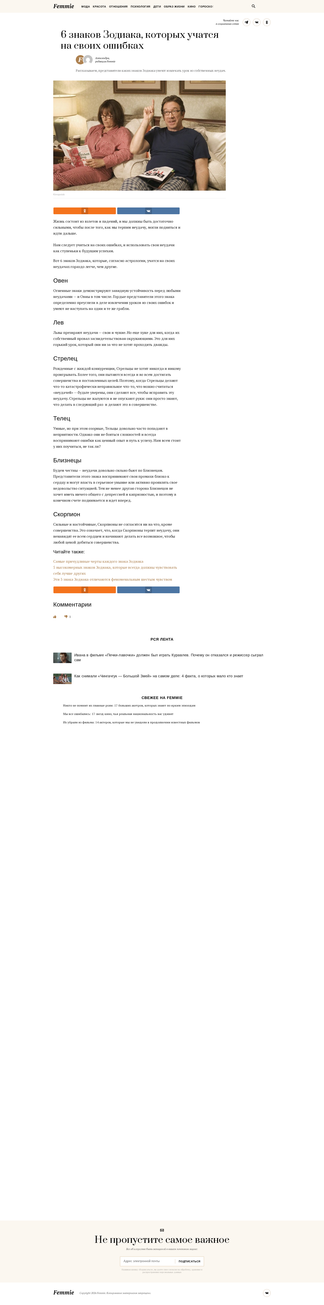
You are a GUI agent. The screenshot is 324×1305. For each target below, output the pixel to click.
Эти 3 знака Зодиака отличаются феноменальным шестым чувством (112, 579)
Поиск (253, 6)
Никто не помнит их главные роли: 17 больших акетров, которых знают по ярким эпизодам (129, 705)
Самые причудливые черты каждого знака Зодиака (98, 561)
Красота (99, 6)
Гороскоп (206, 6)
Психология (140, 6)
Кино (192, 6)
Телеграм (246, 22)
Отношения (118, 6)
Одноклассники (267, 22)
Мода (85, 6)
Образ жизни (174, 6)
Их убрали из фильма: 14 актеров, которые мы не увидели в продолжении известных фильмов (131, 722)
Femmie (75, 5)
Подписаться (189, 1261)
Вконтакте (257, 22)
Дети (157, 6)
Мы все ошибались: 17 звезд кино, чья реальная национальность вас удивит (118, 714)
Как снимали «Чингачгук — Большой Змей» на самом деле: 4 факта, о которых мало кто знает (158, 676)
